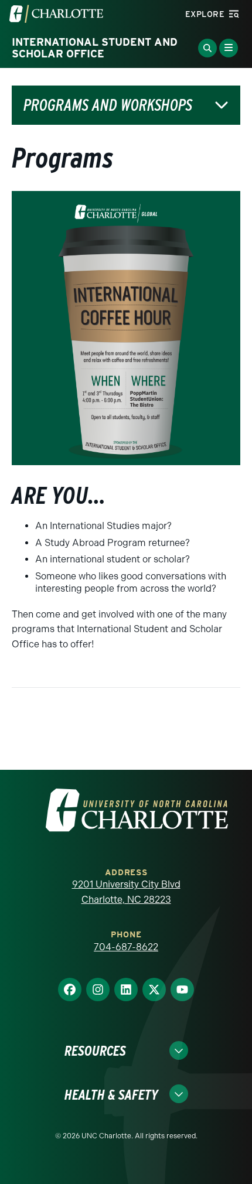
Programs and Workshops (107, 105)
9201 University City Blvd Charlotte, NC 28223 (126, 892)
